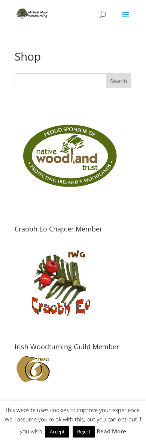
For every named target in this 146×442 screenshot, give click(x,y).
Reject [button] (84, 431)
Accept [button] (57, 431)
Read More (111, 431)
